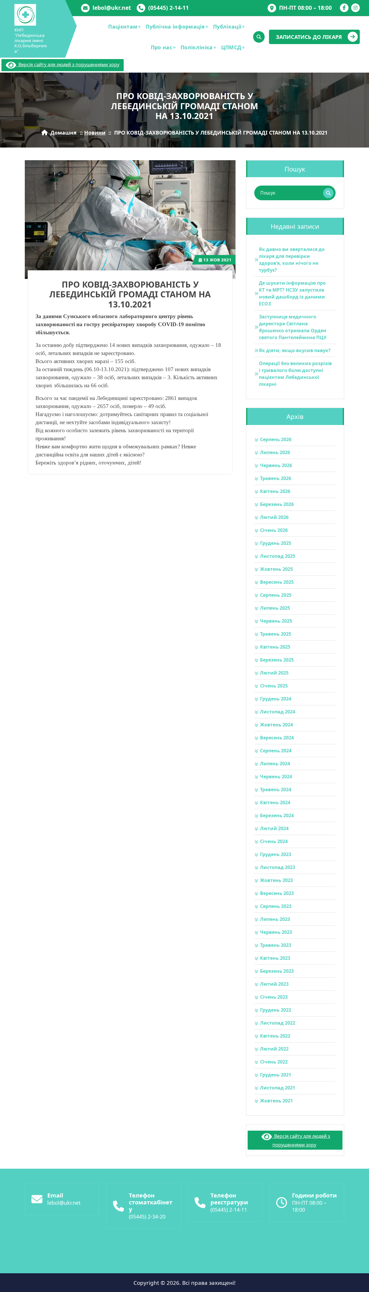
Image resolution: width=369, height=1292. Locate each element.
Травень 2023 (275, 945)
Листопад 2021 (277, 1088)
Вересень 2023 (277, 893)
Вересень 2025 (277, 582)
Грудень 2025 (275, 543)
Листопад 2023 (277, 867)
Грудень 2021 (275, 1075)
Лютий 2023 (274, 984)
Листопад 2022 (277, 1023)
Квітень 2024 (275, 802)
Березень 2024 (277, 815)
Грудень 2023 (275, 854)
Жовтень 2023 (276, 880)
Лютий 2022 (274, 1049)
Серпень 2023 (275, 906)
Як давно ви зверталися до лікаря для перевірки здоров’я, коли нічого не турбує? (292, 259)
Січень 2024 (274, 841)
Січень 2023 (274, 997)
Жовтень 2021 (276, 1101)
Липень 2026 (275, 452)
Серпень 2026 (275, 439)
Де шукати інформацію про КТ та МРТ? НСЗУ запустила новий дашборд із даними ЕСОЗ (292, 293)
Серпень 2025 (275, 595)
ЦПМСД (231, 47)
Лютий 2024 (274, 828)
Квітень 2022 (275, 1036)
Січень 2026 (274, 530)
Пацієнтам (122, 26)
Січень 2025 (274, 686)
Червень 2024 (276, 776)
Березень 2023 (277, 971)
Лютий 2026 (274, 517)
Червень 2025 (276, 621)
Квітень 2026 (275, 491)
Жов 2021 (217, 259)
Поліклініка (196, 47)
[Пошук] (328, 193)
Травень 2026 (275, 478)
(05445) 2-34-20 (147, 1216)
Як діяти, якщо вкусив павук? (295, 350)
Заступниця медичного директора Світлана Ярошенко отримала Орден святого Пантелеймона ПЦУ (293, 327)
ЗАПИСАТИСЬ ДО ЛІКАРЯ (309, 36)
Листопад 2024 (277, 712)
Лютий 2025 (274, 673)
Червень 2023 (276, 932)
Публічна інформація (175, 26)
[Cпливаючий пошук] (259, 37)
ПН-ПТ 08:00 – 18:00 (305, 7)
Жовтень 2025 (276, 569)
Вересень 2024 (277, 737)
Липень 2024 (275, 763)
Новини (95, 132)
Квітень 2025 (275, 647)
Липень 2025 (275, 608)
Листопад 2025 (277, 556)
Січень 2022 (274, 1062)
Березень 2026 (277, 504)
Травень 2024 (275, 789)
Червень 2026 (276, 465)
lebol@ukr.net (112, 7)
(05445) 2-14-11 (168, 7)
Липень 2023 (275, 919)
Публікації (227, 26)
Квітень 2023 (275, 958)
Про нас (161, 47)
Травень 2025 (275, 634)
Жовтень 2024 (276, 724)
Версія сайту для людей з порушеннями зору (67, 64)
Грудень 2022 (275, 1010)
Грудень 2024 (275, 699)
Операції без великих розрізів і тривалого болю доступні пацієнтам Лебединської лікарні (295, 373)
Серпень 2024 (275, 750)
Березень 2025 (277, 660)
